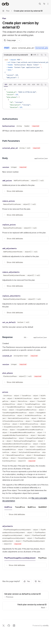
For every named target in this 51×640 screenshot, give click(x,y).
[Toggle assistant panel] (44, 4)
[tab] (6, 84)
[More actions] (48, 3)
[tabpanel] (25, 98)
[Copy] (45, 47)
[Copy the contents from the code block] (41, 54)
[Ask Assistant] (45, 54)
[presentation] (29, 47)
